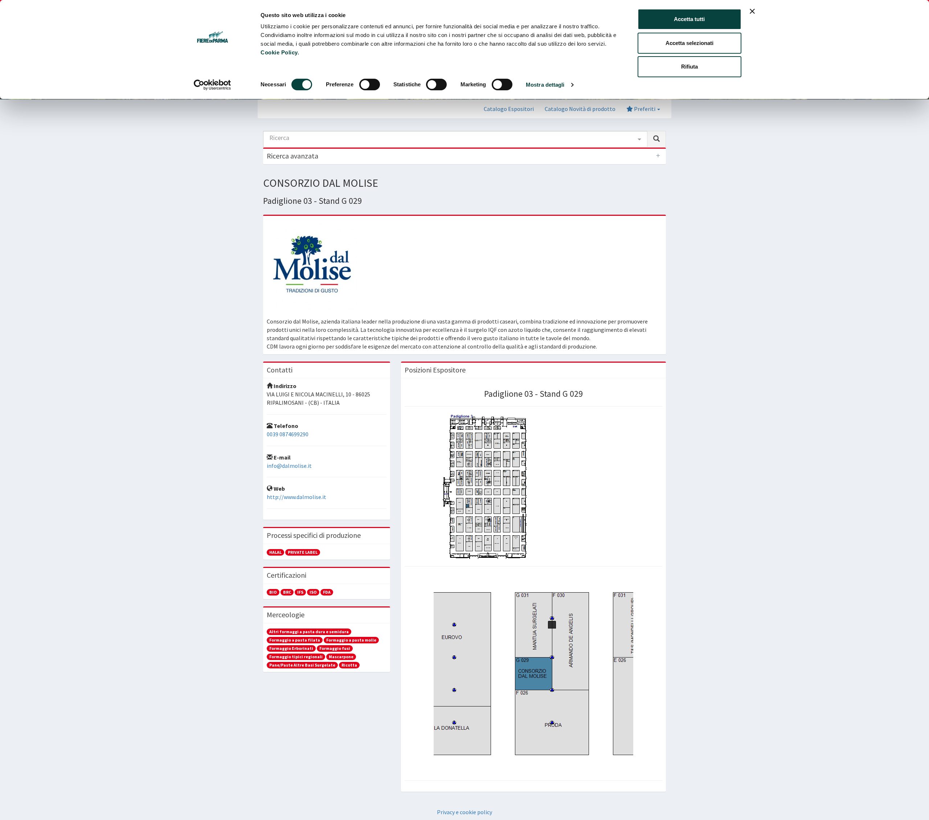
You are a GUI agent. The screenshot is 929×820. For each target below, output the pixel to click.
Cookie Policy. (280, 52)
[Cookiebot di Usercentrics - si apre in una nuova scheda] (212, 84)
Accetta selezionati (689, 43)
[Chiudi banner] (752, 11)
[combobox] (455, 139)
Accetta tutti (689, 19)
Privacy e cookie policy (464, 812)
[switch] (369, 84)
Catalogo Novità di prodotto (580, 108)
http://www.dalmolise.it (296, 496)
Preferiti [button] (644, 108)
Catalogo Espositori (509, 108)
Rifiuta (689, 66)
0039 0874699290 (287, 434)
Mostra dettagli (545, 85)
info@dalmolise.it (289, 465)
